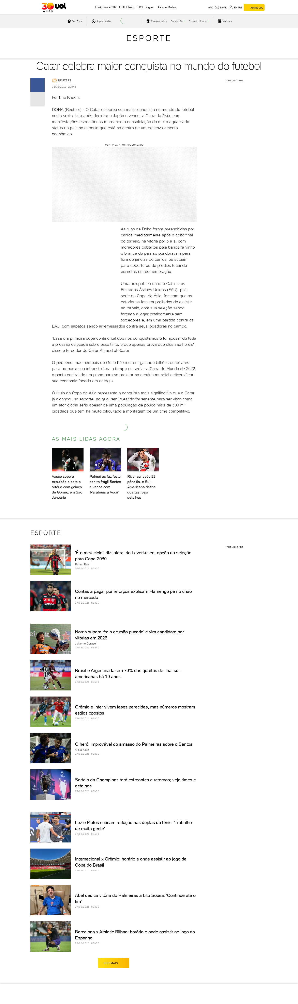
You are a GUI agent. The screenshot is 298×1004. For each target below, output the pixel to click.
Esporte (149, 38)
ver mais (111, 963)
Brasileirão (177, 21)
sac (210, 7)
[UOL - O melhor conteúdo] (54, 7)
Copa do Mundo (198, 21)
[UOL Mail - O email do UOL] (220, 7)
